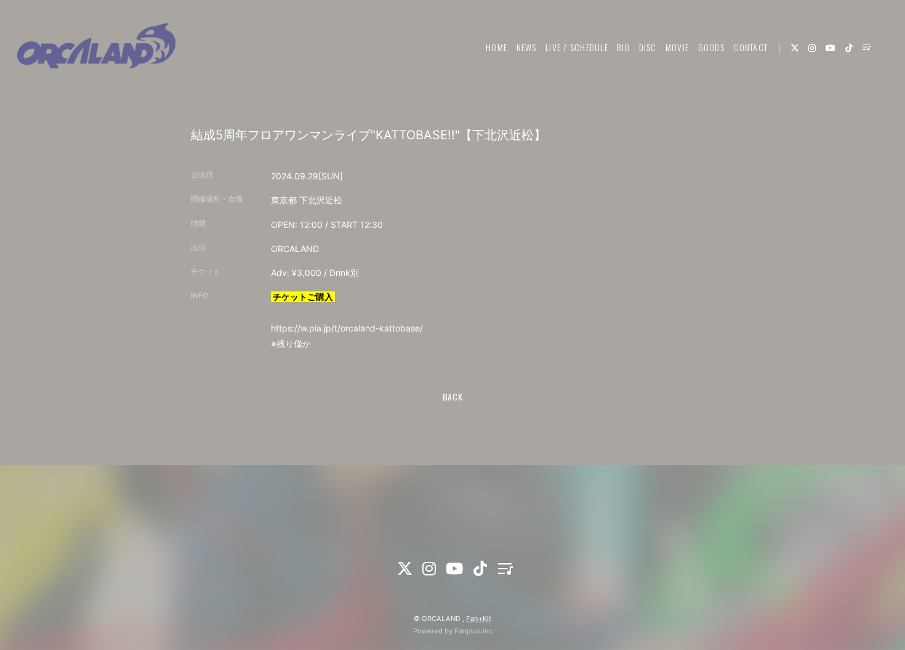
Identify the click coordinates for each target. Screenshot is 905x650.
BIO (623, 47)
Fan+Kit (478, 618)
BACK (453, 396)
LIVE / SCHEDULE (576, 47)
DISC (648, 47)
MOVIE (677, 47)
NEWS (527, 47)
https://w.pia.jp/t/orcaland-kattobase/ (347, 328)
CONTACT (750, 47)
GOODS (711, 47)
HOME (496, 47)
